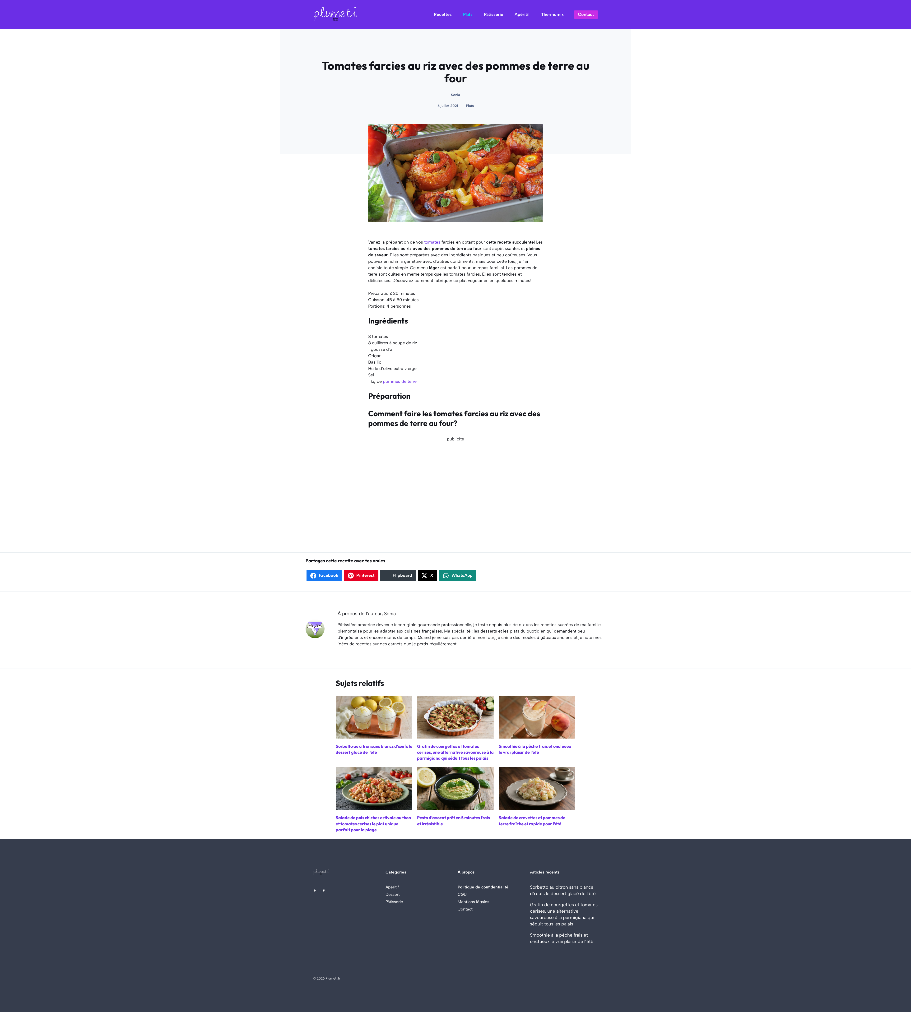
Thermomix (552, 14)
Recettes (443, 14)
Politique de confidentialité (483, 887)
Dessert (393, 894)
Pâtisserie (493, 14)
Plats (468, 14)
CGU (462, 894)
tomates (432, 242)
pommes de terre (400, 381)
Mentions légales (473, 901)
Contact (586, 14)
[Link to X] (314, 890)
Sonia (455, 95)
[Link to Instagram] (323, 890)
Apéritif (522, 14)
